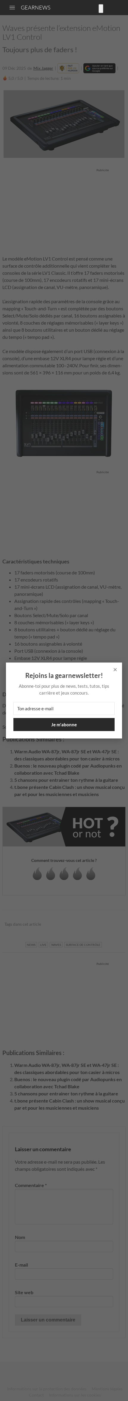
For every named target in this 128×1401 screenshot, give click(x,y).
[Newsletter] (101, 8)
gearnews (35, 7)
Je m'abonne (64, 724)
